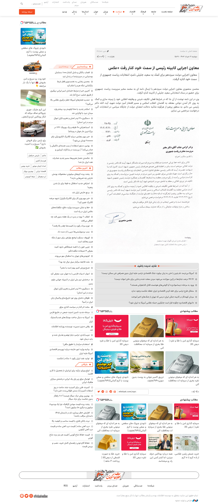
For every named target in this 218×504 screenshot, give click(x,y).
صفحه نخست (167, 11)
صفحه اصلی (192, 51)
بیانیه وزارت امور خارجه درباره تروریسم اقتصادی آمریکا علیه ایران (71, 351)
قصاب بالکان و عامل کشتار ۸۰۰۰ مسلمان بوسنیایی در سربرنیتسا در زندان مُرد (74, 74)
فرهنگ (143, 11)
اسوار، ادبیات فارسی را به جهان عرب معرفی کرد (70, 273)
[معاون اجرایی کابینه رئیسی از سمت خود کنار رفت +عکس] (147, 184)
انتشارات (55, 2)
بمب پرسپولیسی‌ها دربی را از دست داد (74, 231)
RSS (66, 486)
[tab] (84, 66)
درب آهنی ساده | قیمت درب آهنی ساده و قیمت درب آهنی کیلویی (71, 428)
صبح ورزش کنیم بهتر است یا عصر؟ (75, 268)
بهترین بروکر (28, 171)
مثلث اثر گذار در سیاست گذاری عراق (74, 307)
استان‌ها (85, 11)
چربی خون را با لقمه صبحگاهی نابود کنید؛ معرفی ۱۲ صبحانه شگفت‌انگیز (73, 249)
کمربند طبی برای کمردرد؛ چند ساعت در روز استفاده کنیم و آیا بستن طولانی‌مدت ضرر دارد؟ (73, 389)
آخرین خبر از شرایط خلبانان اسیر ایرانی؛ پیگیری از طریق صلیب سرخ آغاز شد (71, 93)
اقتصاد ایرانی (41, 171)
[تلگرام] (22, 496)
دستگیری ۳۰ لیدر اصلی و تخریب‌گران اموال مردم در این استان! (73, 120)
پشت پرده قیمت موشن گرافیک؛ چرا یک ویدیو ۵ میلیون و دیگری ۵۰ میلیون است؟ (71, 405)
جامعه (153, 11)
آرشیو (46, 2)
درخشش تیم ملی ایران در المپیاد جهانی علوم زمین (72, 281)
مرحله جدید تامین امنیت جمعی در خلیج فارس (70, 312)
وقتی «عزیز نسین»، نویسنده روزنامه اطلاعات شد (72, 328)
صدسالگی (94, 2)
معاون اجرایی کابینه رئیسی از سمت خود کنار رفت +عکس (153, 68)
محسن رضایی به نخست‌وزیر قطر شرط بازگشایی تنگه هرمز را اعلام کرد (75, 83)
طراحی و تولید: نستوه (183, 500)
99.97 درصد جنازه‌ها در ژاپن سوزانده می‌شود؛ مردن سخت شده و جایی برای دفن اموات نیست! (154, 279)
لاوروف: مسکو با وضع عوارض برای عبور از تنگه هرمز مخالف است (72, 239)
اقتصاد (132, 11)
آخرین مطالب (81, 168)
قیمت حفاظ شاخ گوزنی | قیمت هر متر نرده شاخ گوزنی (71, 436)
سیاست (119, 11)
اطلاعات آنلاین (191, 8)
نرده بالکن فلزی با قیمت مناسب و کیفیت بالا (71, 421)
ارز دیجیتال (42, 176)
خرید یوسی (25, 166)
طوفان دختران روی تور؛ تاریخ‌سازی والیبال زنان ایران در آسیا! (72, 300)
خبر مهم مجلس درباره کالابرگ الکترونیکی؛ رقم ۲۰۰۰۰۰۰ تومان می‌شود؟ (72, 138)
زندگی (74, 11)
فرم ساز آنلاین (41, 160)
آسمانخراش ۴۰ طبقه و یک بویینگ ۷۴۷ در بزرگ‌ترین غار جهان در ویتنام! (73, 129)
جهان (96, 11)
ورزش (105, 11)
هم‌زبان (83, 2)
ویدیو (64, 11)
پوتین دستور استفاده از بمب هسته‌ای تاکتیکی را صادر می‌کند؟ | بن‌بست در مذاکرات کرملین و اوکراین (71, 149)
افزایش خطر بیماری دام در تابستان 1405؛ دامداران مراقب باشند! (74, 414)
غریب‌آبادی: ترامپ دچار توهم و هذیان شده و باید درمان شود (72, 337)
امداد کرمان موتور (39, 166)
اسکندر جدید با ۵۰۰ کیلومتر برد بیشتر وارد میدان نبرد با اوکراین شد (73, 111)
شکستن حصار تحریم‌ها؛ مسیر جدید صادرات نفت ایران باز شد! (73, 160)
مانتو (44, 155)
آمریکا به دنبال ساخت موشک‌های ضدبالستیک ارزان (71, 319)
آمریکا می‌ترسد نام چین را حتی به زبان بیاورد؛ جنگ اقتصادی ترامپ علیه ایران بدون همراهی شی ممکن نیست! (148, 273)
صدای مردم (75, 3)
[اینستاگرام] (31, 496)
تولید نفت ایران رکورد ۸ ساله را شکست (73, 358)
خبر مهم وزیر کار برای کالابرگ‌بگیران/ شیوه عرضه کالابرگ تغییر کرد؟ (71, 200)
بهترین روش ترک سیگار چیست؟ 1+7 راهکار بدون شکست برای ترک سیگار (73, 397)
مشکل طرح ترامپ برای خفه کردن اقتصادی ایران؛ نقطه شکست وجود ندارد (162, 291)
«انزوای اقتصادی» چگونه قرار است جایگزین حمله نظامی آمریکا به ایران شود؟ (161, 303)
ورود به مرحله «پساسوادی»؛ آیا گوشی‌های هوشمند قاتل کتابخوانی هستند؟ (162, 285)
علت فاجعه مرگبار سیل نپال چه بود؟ (74, 262)
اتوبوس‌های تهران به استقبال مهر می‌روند (72, 256)
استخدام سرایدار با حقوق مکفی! (76, 344)
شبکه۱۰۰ (105, 2)
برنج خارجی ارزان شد (81, 192)
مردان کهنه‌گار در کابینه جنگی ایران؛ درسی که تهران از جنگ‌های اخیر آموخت (162, 297)
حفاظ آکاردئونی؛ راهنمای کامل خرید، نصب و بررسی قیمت (72, 444)
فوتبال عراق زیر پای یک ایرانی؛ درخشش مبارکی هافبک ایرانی (71, 380)
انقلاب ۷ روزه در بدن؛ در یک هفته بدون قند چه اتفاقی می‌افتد (72, 218)
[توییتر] (26, 496)
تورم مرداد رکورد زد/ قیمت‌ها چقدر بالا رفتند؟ (71, 226)
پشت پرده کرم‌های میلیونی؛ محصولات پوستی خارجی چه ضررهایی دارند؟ (72, 176)
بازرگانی (84, 364)
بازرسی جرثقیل (33, 155)
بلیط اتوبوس (30, 176)
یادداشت (66, 2)
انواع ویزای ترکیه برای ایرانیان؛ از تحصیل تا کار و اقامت (71, 372)
